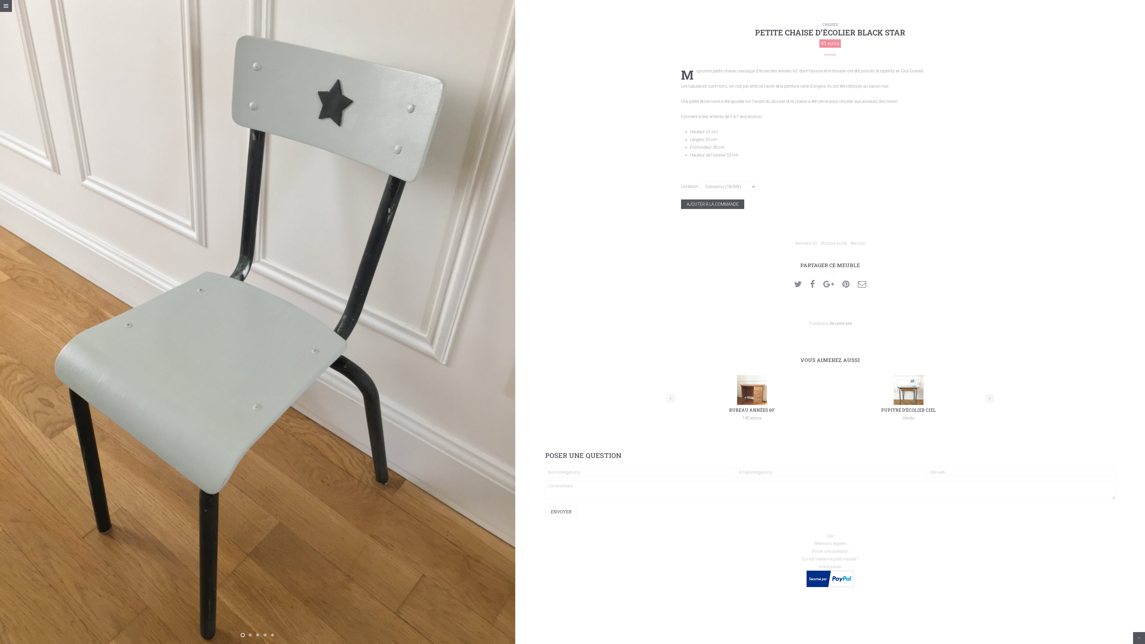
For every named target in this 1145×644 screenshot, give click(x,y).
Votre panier (830, 566)
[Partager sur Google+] (828, 285)
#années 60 (806, 243)
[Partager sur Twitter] (798, 285)
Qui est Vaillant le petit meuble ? (830, 559)
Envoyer (561, 512)
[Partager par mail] (862, 285)
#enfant (858, 243)
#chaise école (834, 243)
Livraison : (690, 186)
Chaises (830, 24)
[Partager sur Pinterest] (846, 285)
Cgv (830, 535)
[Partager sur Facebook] (812, 285)
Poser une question (830, 551)
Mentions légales (830, 543)
